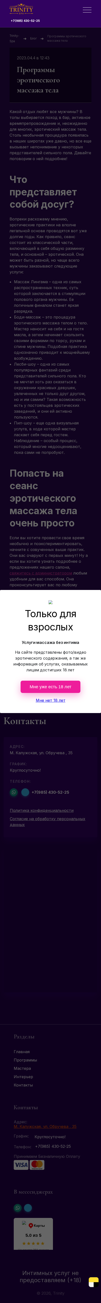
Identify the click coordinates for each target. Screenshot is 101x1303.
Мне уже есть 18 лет (50, 686)
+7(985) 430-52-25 (25, 21)
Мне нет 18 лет (50, 700)
